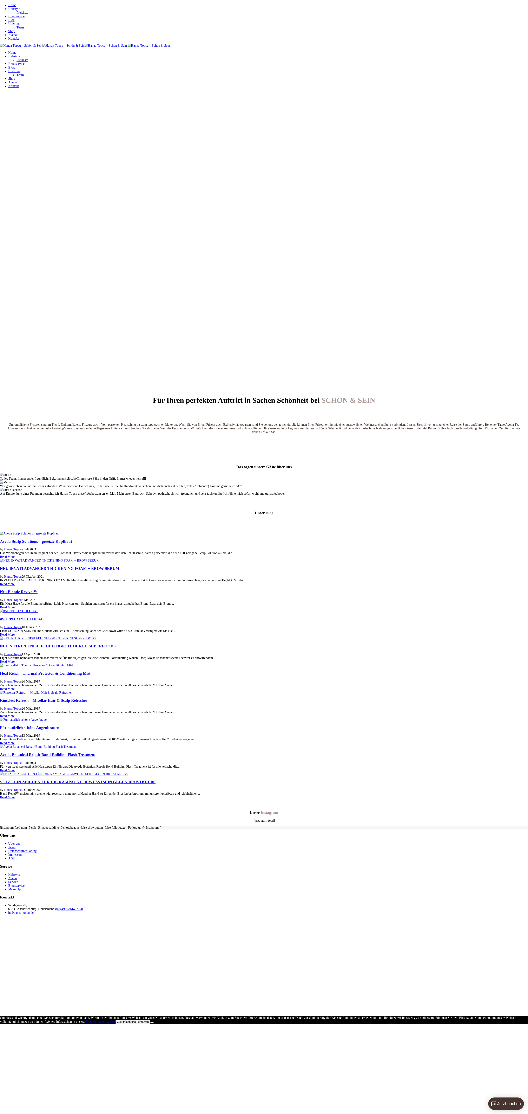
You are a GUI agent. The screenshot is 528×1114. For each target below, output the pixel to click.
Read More (7, 556)
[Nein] (152, 1022)
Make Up (14, 889)
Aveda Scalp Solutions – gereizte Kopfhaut (36, 541)
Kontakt (13, 38)
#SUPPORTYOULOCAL (22, 619)
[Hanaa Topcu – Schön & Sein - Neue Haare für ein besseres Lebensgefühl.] (63, 45)
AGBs (12, 858)
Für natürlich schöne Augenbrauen (29, 727)
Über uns (14, 23)
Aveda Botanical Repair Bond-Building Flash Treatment (47, 755)
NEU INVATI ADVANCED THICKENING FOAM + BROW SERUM (59, 568)
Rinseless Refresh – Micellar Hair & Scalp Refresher (43, 700)
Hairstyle (14, 9)
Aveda (12, 35)
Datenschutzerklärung (22, 851)
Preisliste (22, 12)
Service (13, 882)
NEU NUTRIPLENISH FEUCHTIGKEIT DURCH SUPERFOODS (58, 646)
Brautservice (16, 16)
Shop (11, 31)
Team (20, 27)
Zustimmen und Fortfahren (133, 1021)
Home (12, 5)
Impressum (15, 854)
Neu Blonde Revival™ (19, 592)
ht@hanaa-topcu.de (21, 912)
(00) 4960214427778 (69, 909)
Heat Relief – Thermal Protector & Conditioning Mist (45, 673)
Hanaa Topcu (13, 549)
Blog (11, 20)
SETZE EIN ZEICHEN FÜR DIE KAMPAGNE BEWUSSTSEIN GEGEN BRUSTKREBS (78, 782)
